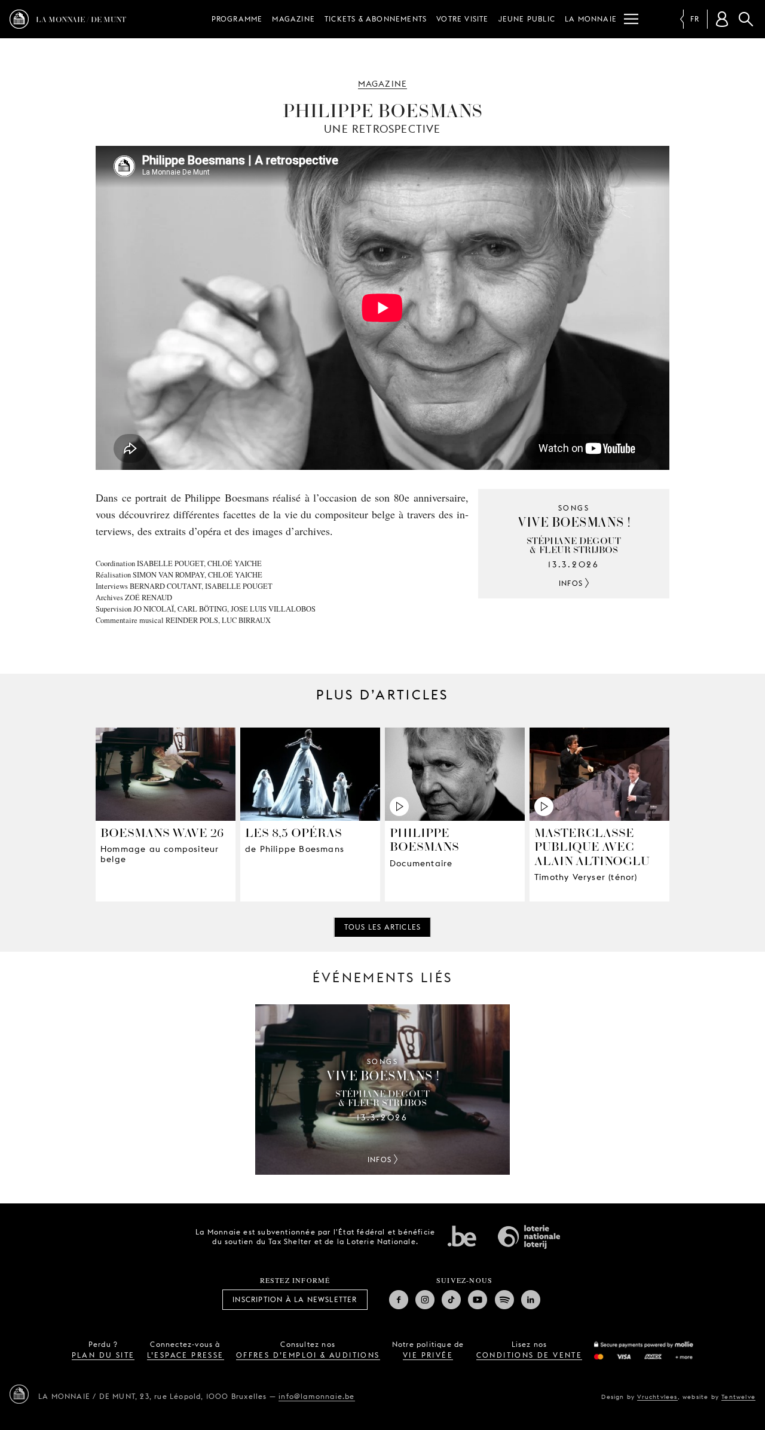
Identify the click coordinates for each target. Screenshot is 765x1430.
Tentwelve (738, 1396)
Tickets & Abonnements (376, 18)
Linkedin (530, 1299)
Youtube (477, 1299)
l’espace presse (185, 1354)
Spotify (504, 1299)
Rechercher (745, 19)
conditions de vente (529, 1354)
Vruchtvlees (657, 1396)
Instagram (424, 1299)
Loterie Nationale (529, 1237)
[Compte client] (722, 19)
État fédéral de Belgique (462, 1235)
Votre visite (462, 18)
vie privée (428, 1354)
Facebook (398, 1299)
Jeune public (526, 18)
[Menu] (631, 19)
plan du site (103, 1354)
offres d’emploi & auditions (308, 1354)
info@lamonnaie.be (316, 1396)
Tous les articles (382, 926)
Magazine (293, 18)
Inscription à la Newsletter (294, 1299)
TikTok (451, 1299)
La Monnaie (591, 18)
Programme (237, 18)
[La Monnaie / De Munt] (19, 1394)
